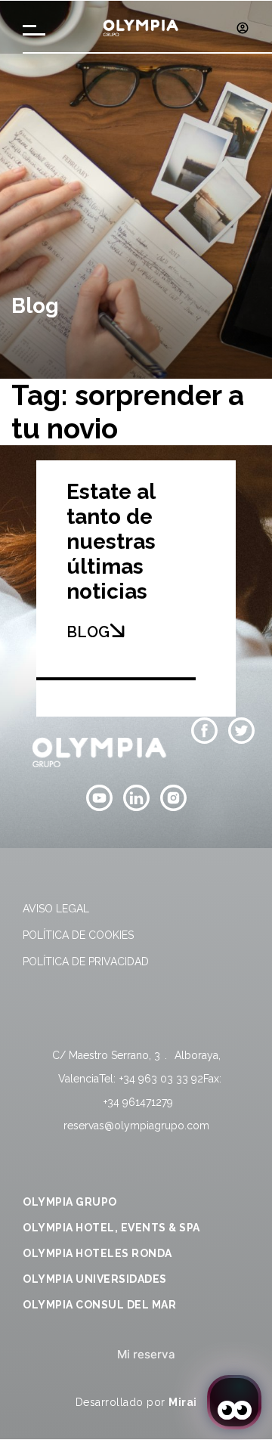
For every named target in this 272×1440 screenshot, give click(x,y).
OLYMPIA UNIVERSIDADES (95, 1279)
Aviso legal (56, 909)
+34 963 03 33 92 (161, 1079)
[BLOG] (117, 630)
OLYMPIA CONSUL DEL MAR (99, 1305)
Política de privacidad (86, 961)
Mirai (182, 1402)
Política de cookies (78, 935)
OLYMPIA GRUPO (70, 1202)
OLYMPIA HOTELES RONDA (97, 1253)
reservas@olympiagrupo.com (136, 1125)
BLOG (88, 632)
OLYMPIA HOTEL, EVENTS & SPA (111, 1228)
